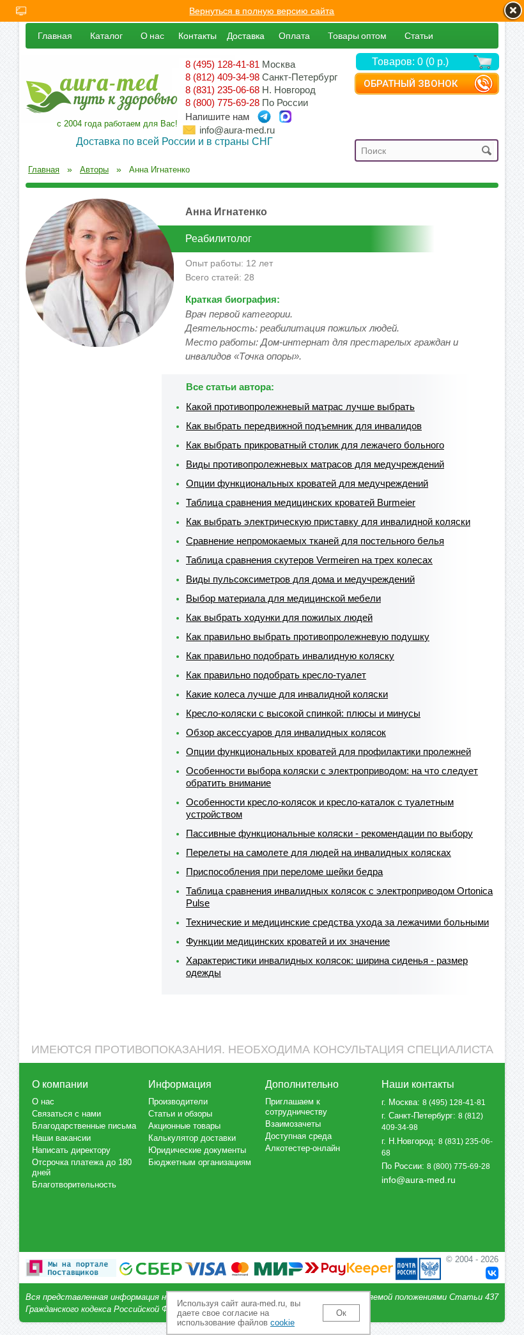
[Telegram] (264, 116)
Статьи (419, 35)
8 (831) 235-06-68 (222, 89)
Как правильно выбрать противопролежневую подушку (307, 636)
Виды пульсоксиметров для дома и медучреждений (300, 579)
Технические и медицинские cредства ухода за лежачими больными (337, 922)
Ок (341, 1313)
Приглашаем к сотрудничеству (296, 1107)
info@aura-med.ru (237, 130)
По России (401, 1166)
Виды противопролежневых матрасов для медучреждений (315, 464)
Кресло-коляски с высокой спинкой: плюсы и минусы (303, 713)
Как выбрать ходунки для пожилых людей (279, 617)
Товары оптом (357, 35)
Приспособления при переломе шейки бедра (284, 871)
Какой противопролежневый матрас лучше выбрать (300, 406)
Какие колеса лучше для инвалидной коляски (287, 694)
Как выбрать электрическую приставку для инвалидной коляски (328, 521)
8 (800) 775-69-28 (222, 102)
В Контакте (492, 1273)
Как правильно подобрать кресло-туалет (276, 674)
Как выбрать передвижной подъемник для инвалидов (304, 425)
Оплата (294, 35)
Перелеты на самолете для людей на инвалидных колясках (318, 852)
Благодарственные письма (84, 1126)
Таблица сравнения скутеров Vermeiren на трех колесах (309, 559)
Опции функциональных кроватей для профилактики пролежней (328, 751)
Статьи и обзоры (180, 1113)
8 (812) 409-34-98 (222, 77)
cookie (282, 1322)
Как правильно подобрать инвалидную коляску (290, 655)
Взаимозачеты (293, 1124)
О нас (152, 35)
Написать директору (71, 1150)
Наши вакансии (61, 1138)
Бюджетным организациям (199, 1162)
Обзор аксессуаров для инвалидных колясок (286, 732)
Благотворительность (74, 1184)
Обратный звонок (411, 83)
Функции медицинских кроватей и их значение (288, 941)
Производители (178, 1101)
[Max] (285, 117)
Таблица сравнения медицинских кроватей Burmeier (300, 502)
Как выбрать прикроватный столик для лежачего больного (315, 444)
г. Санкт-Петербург (417, 1115)
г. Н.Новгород (407, 1141)
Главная (55, 35)
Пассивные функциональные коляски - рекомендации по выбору (329, 833)
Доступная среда (298, 1136)
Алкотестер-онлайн (302, 1148)
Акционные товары (184, 1126)
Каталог (106, 35)
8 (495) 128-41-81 (222, 64)
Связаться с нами (66, 1113)
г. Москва (399, 1102)
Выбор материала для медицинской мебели (283, 598)
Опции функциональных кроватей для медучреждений (307, 483)
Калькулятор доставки (192, 1138)
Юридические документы (197, 1150)
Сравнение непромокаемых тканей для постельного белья (315, 540)
